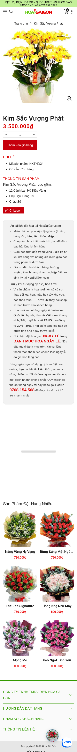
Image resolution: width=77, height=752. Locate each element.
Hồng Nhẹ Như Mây (57, 606)
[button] (5, 12)
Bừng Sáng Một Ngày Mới (57, 552)
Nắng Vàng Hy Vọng (20, 552)
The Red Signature (20, 606)
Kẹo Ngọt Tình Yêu (57, 661)
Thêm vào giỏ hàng (20, 145)
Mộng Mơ (20, 661)
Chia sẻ (14, 210)
